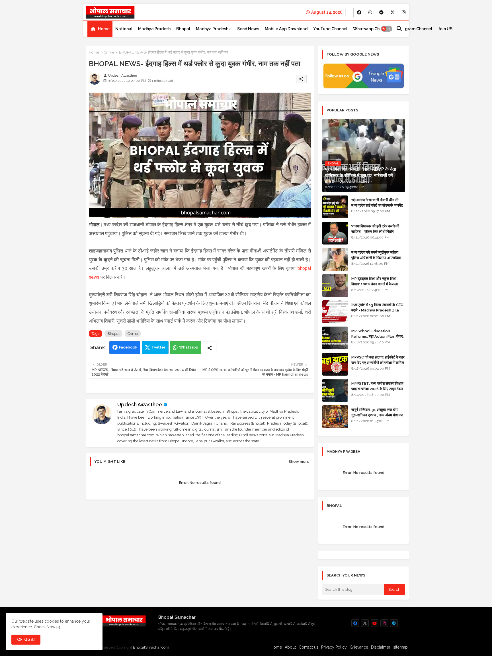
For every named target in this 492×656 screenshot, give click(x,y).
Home (104, 29)
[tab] (99, 29)
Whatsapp (188, 347)
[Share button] (209, 347)
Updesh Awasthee (139, 405)
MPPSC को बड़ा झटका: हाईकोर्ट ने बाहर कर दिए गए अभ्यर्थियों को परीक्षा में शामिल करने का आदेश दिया (378, 362)
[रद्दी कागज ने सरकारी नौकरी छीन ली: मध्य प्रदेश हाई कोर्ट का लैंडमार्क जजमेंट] (335, 206)
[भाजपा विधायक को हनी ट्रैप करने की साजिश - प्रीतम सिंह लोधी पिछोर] (335, 233)
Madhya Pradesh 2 (213, 29)
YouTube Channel (330, 29)
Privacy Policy (334, 647)
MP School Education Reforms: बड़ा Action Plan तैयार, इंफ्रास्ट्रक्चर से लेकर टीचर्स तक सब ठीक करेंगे (377, 339)
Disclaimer (380, 647)
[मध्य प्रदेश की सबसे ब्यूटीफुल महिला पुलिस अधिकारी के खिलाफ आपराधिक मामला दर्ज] (335, 259)
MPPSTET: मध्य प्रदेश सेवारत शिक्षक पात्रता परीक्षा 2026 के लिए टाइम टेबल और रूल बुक (377, 388)
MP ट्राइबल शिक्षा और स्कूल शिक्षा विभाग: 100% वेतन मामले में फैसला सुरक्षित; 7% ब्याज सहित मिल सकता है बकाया (376, 286)
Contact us (308, 647)
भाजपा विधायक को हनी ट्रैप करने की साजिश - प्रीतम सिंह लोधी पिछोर (375, 228)
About (290, 647)
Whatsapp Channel (371, 29)
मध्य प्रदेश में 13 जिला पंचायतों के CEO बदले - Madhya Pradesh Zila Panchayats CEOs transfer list (377, 313)
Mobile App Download (286, 29)
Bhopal (183, 29)
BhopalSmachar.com (151, 647)
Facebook (128, 347)
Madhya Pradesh (154, 29)
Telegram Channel (414, 29)
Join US (445, 29)
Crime (109, 52)
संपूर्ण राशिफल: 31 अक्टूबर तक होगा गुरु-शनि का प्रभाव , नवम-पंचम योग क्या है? (377, 415)
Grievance (359, 647)
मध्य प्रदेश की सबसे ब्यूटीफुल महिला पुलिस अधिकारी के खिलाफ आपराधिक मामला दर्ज (376, 257)
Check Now (44, 627)
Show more (299, 461)
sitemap (400, 647)
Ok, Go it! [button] (26, 639)
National (123, 29)
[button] (386, 29)
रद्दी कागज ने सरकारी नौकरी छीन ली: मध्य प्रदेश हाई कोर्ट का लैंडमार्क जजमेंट (377, 202)
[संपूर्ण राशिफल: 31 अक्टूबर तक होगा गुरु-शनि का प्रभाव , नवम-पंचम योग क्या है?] (335, 416)
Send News (248, 29)
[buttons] (359, 12)
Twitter (158, 347)
